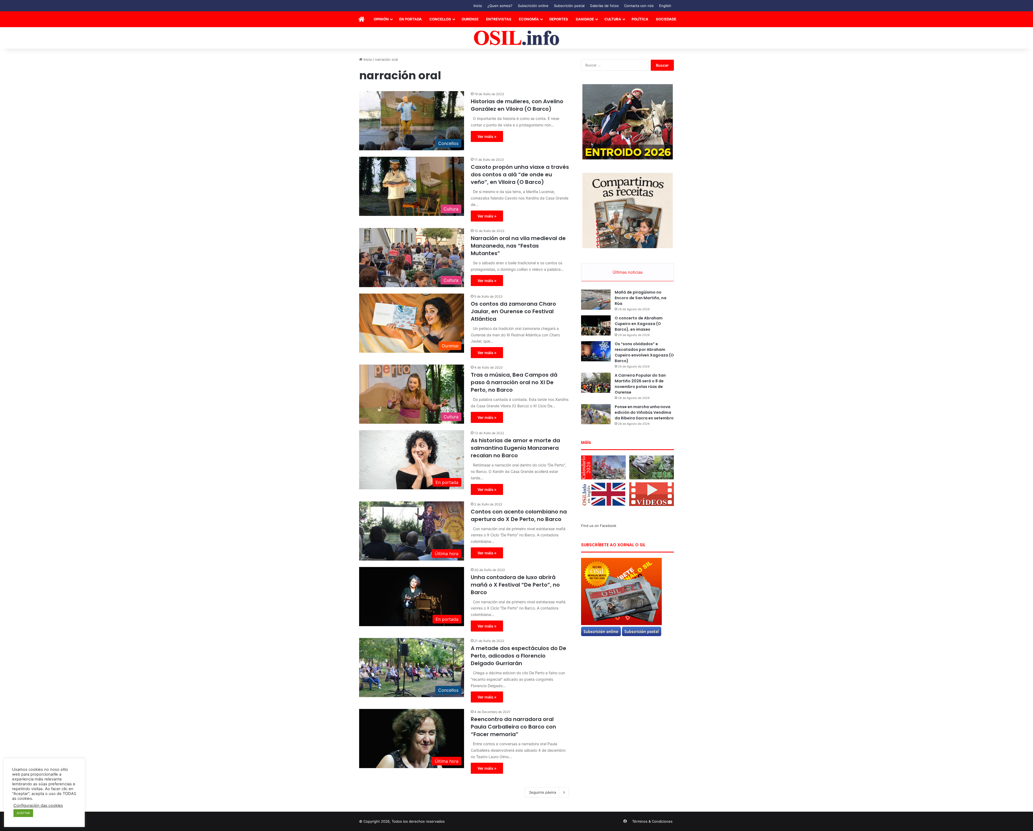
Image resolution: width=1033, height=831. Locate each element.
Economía (529, 19)
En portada (410, 19)
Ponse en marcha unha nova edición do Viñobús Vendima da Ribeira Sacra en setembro (644, 412)
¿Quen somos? (499, 5)
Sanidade (585, 19)
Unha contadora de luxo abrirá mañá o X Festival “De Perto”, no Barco (515, 584)
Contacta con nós (639, 5)
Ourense (470, 19)
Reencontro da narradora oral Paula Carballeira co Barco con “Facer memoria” (513, 726)
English (665, 5)
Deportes (558, 19)
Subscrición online (533, 5)
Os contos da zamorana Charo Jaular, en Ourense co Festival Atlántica (513, 311)
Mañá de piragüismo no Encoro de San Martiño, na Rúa (640, 298)
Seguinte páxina (542, 792)
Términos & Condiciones (652, 821)
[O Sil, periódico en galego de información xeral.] (516, 38)
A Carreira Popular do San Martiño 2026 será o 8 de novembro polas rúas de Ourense (640, 384)
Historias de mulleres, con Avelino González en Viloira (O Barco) (517, 105)
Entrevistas (498, 19)
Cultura (612, 19)
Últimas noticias (628, 272)
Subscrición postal (569, 5)
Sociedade (666, 19)
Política (640, 19)
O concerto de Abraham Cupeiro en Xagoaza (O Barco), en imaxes (639, 323)
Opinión (381, 19)
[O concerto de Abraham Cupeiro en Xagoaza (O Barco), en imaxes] (596, 325)
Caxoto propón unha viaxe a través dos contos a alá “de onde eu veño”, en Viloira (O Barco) (520, 174)
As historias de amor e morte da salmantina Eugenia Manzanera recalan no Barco (515, 448)
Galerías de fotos (604, 5)
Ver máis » (486, 136)
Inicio (477, 5)
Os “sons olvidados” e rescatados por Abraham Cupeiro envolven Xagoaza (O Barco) (644, 352)
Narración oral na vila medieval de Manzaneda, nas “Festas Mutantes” (518, 245)
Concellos (440, 19)
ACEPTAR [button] (23, 813)
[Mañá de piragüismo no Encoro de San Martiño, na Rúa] (596, 300)
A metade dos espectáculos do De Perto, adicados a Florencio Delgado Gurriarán (518, 655)
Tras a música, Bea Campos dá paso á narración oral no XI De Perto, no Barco (514, 382)
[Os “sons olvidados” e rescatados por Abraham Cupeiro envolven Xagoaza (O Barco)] (596, 351)
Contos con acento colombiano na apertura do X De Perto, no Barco (519, 515)
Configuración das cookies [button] (38, 805)
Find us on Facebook (598, 525)
